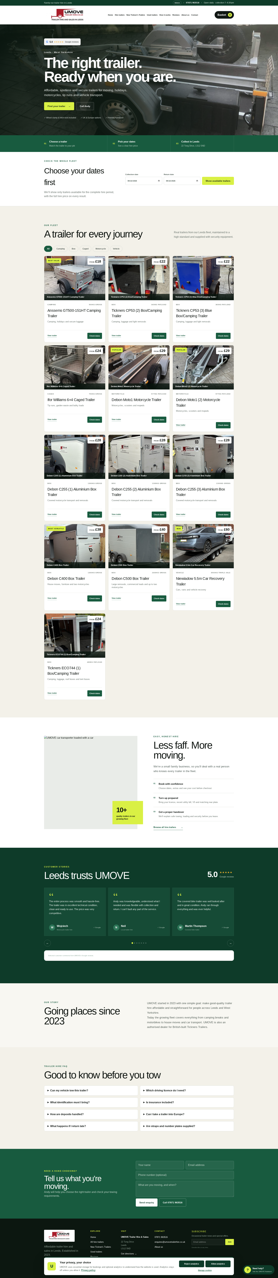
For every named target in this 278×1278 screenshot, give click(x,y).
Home (110, 15)
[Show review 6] (143, 943)
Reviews (176, 15)
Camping (60, 249)
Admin (177, 3)
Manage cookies (205, 1270)
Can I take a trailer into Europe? (165, 1114)
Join (230, 1242)
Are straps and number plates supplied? (170, 1126)
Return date (169, 174)
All (48, 249)
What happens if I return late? (68, 1126)
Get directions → (129, 1253)
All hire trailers (97, 1242)
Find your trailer (59, 106)
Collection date (131, 174)
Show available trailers (218, 181)
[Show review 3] (136, 943)
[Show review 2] (134, 943)
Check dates (94, 336)
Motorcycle (101, 249)
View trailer (52, 335)
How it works (165, 15)
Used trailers (152, 15)
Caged (85, 249)
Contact (194, 15)
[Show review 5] (141, 943)
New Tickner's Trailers (135, 15)
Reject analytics (191, 1264)
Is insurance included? (160, 1102)
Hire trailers (120, 15)
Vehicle (116, 249)
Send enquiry (146, 1202)
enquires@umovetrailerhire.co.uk (170, 1242)
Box (73, 249)
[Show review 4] (139, 943)
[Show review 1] (132, 943)
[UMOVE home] (67, 15)
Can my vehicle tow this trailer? (69, 1090)
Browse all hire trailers (168, 827)
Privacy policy (88, 1270)
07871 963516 (192, 3)
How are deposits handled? (67, 1114)
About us (185, 15)
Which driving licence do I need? (166, 1090)
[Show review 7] (145, 943)
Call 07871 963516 (172, 1202)
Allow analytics (218, 1264)
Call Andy (85, 106)
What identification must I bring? (70, 1102)
